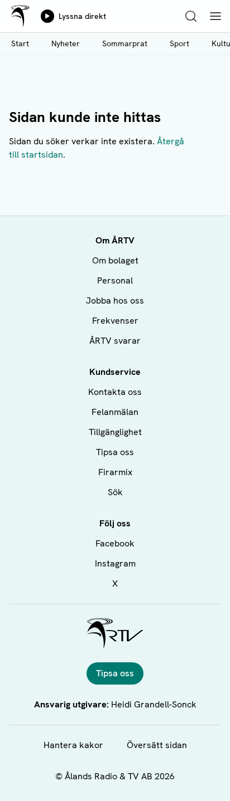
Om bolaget (115, 260)
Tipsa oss (115, 452)
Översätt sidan (157, 745)
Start (20, 43)
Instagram (115, 563)
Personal (115, 280)
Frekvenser (115, 320)
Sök (115, 492)
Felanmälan (115, 412)
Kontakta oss (115, 392)
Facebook (115, 543)
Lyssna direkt (82, 16)
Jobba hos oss (115, 300)
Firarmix (115, 472)
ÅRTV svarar (115, 340)
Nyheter (65, 43)
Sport (179, 43)
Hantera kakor (73, 745)
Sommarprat (124, 43)
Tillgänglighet (115, 432)
